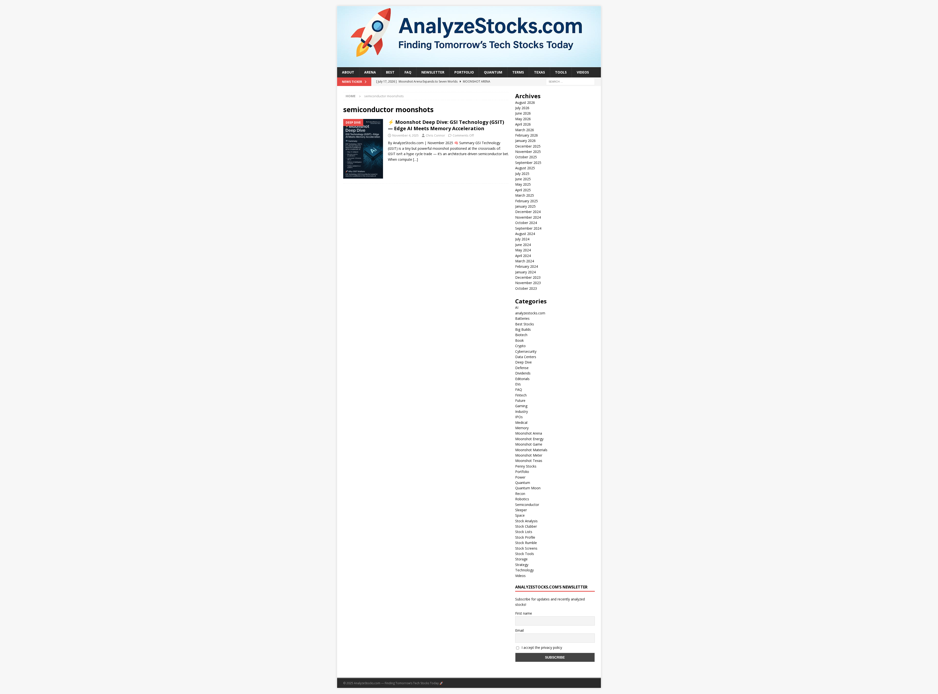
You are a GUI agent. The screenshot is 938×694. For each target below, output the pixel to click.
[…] (415, 159)
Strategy (521, 564)
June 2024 (523, 244)
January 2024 (525, 272)
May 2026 (523, 119)
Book (519, 340)
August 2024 (525, 233)
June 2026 (523, 113)
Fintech (521, 395)
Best (390, 72)
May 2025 (523, 184)
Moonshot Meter (528, 455)
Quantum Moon (528, 488)
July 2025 (522, 173)
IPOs (519, 417)
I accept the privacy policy (541, 647)
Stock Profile (525, 537)
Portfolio (464, 72)
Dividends (523, 373)
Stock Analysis (526, 521)
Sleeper (521, 510)
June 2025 (523, 179)
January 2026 (525, 140)
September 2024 (528, 228)
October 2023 (526, 288)
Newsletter (432, 72)
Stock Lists (523, 531)
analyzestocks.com (530, 313)
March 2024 (524, 261)
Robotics (522, 499)
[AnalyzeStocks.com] (469, 64)
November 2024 (528, 217)
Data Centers (525, 356)
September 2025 (528, 162)
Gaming (521, 406)
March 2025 (524, 195)
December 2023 (528, 277)
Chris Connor (435, 135)
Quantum (493, 72)
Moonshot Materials (531, 450)
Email (519, 630)
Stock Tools (524, 553)
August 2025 (525, 168)
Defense (522, 367)
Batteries (522, 318)
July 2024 (522, 239)
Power (520, 477)
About (348, 72)
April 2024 (523, 255)
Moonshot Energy (529, 439)
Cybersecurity (525, 351)
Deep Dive (523, 362)
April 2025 (523, 190)
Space (520, 515)
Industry (521, 411)
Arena (370, 72)
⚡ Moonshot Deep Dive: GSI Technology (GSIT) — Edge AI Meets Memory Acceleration (446, 125)
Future (520, 400)
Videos (583, 72)
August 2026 (525, 102)
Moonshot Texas (528, 460)
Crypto (520, 345)
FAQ (408, 72)
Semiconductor (527, 504)
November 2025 (528, 151)
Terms (518, 72)
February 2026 (526, 135)
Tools (561, 72)
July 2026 (522, 108)
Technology (524, 570)
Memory (522, 428)
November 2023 (528, 282)
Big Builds (523, 329)
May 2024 (523, 250)
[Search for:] (570, 81)
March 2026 (524, 130)
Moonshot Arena (528, 433)
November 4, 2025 (405, 135)
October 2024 (526, 222)
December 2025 (528, 146)
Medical (521, 422)
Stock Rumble (526, 542)
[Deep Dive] (363, 149)
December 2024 (528, 211)
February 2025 (526, 201)
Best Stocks (524, 324)
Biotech (521, 334)
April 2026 (523, 124)
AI (516, 307)
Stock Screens (526, 548)
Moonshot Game (528, 444)
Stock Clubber (526, 526)
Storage (521, 559)
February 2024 (526, 266)
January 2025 (525, 206)
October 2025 (526, 157)
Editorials (522, 378)
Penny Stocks (525, 466)
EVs (518, 384)
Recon (520, 493)
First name (523, 613)
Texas (539, 72)
